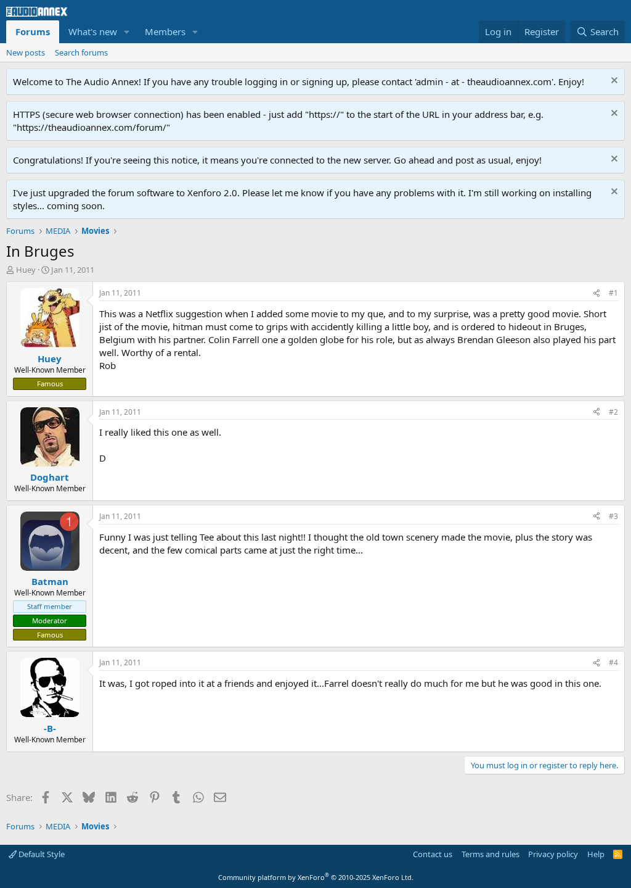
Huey (26, 269)
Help (596, 854)
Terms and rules (490, 854)
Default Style (41, 854)
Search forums (81, 52)
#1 (613, 293)
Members (165, 31)
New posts (25, 52)
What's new (92, 31)
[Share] (596, 293)
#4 (613, 662)
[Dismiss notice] (613, 81)
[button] (127, 31)
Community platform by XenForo (315, 877)
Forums (32, 31)
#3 (613, 516)
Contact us (432, 854)
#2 (613, 412)
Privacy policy (553, 854)
